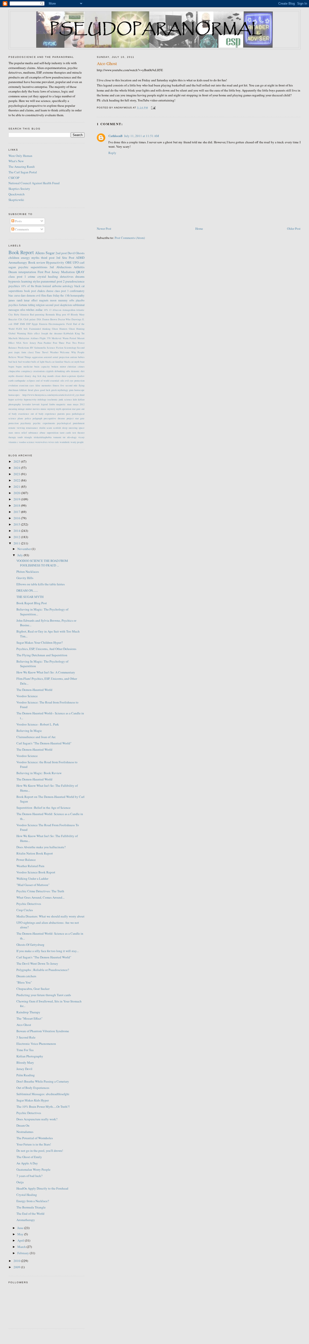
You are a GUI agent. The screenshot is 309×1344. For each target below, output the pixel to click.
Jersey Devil (24, 1069)
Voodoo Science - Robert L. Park (37, 724)
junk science (65, 399)
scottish (57, 427)
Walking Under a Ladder (32, 878)
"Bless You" (24, 982)
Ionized (46, 286)
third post (48, 257)
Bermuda (50, 314)
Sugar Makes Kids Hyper (32, 1100)
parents (61, 413)
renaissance (32, 427)
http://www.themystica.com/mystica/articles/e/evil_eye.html (53, 395)
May (20, 1234)
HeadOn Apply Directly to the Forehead (42, 1188)
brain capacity (42, 366)
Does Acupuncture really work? (36, 1119)
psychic (23, 267)
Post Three (59, 342)
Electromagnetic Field (60, 324)
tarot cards (65, 432)
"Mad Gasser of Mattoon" (32, 885)
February (23, 1253)
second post (52, 305)
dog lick (37, 376)
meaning (12, 409)
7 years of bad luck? (29, 1176)
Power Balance (26, 859)
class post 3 (62, 291)
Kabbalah (68, 333)
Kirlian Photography (29, 1056)
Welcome (65, 352)
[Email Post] (153, 107)
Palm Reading (25, 1075)
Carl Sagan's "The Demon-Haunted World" (43, 743)
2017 (17, 512)
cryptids (50, 371)
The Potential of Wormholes (34, 1138)
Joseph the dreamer (51, 333)
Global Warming (17, 333)
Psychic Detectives (28, 903)
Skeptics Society (19, 188)
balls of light (37, 361)
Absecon (56, 310)
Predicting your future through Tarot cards (43, 995)
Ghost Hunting (76, 328)
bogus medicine (24, 366)
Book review (36, 262)
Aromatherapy (17, 262)
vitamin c (13, 442)
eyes (31, 385)
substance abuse (36, 432)
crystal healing (47, 276)
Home (199, 228)
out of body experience (43, 413)
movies (36, 409)
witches (30, 310)
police (28, 418)
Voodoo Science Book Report (35, 872)
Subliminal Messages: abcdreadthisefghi (42, 1094)
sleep (64, 427)
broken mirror (58, 366)
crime (31, 276)
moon (53, 300)
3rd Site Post (65, 257)
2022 (17, 480)
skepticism (66, 305)
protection (13, 423)
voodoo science (27, 442)
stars (10, 432)
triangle (28, 437)
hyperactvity (30, 399)
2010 (17, 1261)
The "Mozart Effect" (29, 1018)
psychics (14, 286)
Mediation (68, 272)
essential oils (57, 380)
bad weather (24, 361)
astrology (68, 286)
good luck (45, 390)
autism (73, 357)
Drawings (76, 319)
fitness (56, 385)
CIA (20, 319)
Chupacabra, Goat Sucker (32, 988)
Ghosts (80, 253)
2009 (17, 1267)
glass (36, 390)
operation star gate (71, 409)
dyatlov (80, 376)
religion (40, 305)
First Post (44, 272)
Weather (54, 352)
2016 (17, 518)
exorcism (23, 385)
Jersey (56, 272)
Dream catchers (26, 976)
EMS (22, 324)
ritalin (42, 427)
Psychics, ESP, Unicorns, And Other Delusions (46, 649)
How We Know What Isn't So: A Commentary (45, 672)
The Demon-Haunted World (34, 689)
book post (30, 291)
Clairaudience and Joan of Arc (36, 737)
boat (82, 361)
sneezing (73, 427)
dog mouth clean (51, 376)
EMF (16, 324)
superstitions (39, 267)
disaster (19, 376)
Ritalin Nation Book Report (34, 853)
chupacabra (14, 371)
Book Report (21, 252)
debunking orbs (62, 371)
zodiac (39, 310)
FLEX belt (22, 328)
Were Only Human (20, 155)
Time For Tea (25, 1050)
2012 (17, 537)
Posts (18, 221)
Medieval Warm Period (64, 338)
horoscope (79, 390)
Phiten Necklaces (27, 571)
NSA (18, 342)
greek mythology (59, 390)
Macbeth (12, 338)
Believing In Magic (29, 730)
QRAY (80, 272)
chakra (41, 291)
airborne (57, 286)
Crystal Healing (26, 1194)
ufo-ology (72, 437)
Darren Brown (49, 319)
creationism (39, 371)
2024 (17, 468)
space (81, 427)
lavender (26, 404)
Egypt (35, 324)
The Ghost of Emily (29, 1157)
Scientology (70, 347)
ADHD (80, 257)
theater (80, 432)
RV (32, 347)
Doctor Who (64, 319)
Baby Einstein (21, 314)
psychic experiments (44, 423)
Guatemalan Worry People (33, 1169)
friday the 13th (61, 295)
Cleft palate (29, 319)
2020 (17, 493)
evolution (13, 385)
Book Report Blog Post (31, 603)
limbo (52, 404)
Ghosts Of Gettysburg (30, 944)
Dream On (22, 1125)
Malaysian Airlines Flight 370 (34, 338)
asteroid (48, 357)
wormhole (65, 442)
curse (17, 295)
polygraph (37, 418)
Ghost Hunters (59, 328)
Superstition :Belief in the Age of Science (43, 807)
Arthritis (79, 267)
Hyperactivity (55, 262)
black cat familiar (54, 361)
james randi (15, 300)
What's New (16, 161)
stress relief (20, 432)
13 (50, 310)
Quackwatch (16, 194)
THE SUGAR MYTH (29, 597)
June (20, 1228)
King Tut (79, 333)
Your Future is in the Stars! (33, 1144)
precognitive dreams (54, 418)
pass (68, 413)
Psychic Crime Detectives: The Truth (40, 891)
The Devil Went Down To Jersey (37, 963)
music (44, 409)
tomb (20, 437)
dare (23, 295)
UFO (76, 262)
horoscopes (14, 395)
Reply (112, 153)
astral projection (61, 357)
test (74, 432)
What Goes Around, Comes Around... (40, 897)
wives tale (53, 442)
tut (64, 437)
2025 (17, 461)
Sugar (50, 252)
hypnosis (14, 281)
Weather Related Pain (30, 866)
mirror (29, 409)
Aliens (40, 252)
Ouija (20, 1182)
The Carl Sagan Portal (22, 172)
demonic (75, 371)
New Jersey (29, 342)
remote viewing (16, 427)
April (21, 1240)
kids (75, 399)
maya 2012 (79, 404)
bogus (11, 366)
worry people (77, 442)
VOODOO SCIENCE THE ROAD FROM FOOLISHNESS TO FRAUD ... (42, 563)
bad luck (12, 361)
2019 (17, 499)
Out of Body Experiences (32, 1087)
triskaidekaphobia (43, 437)
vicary (81, 437)
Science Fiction (55, 347)
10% (46, 310)
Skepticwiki (16, 200)
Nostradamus (24, 1132)
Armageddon (68, 310)
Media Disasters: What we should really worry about (50, 916)
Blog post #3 (63, 314)
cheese (49, 291)
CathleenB (115, 135)
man (69, 404)
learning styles (30, 281)
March (22, 1247)
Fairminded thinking (39, 328)
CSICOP (13, 178)
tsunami (57, 437)
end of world (42, 380)
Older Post (294, 228)
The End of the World (30, 1213)
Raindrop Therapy (28, 1012)
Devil (71, 253)
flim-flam (46, 295)
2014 (17, 530)
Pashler (47, 342)
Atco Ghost (107, 63)
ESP (28, 324)
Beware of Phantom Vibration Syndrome (42, 1031)
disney (28, 376)
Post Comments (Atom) (130, 238)
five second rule (68, 385)
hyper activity (15, 399)
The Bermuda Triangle (31, 1207)
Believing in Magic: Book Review (39, 773)
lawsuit (36, 404)
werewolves (41, 442)
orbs (71, 300)
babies (81, 357)
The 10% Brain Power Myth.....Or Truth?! (43, 1106)
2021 (17, 486)
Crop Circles (24, 910)
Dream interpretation (22, 272)
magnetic (61, 404)
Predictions (23, 347)
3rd (51, 267)
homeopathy (77, 295)
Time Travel (41, 352)
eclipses (31, 380)
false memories (43, 385)
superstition (52, 432)
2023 (17, 474)
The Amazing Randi (21, 166)
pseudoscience (74, 281)
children (13, 257)
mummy (63, 300)
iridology (41, 399)
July (20, 555)
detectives (66, 276)
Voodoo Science (27, 696)
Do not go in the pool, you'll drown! (39, 1150)
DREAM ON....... (27, 590)
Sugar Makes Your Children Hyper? (39, 642)
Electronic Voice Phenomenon (36, 1043)
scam (49, 427)
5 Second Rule (25, 1037)
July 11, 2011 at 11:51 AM (141, 136)
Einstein (43, 324)
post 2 (61, 281)
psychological (64, 423)
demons (31, 295)
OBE (68, 262)
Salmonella (40, 347)
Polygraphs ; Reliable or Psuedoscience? (42, 970)
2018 (17, 505)
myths (35, 257)
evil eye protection (74, 380)
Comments (21, 229)
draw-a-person (69, 376)
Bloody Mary (77, 314)
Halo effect (34, 333)
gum (71, 390)
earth (11, 380)
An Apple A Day (27, 1163)
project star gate (76, 418)
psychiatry (26, 423)
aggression (37, 357)
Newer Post (104, 228)
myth (58, 409)
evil (38, 295)
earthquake (20, 380)
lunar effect (30, 300)
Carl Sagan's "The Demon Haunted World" (43, 957)
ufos (22, 310)
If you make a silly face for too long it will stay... (47, 951)
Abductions (63, 267)
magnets (44, 300)
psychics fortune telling (21, 305)
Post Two (71, 342)
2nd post (61, 253)
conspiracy (26, 371)
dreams (79, 276)
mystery (51, 409)
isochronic (52, 399)
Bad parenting (37, 314)
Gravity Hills (24, 578)
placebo (80, 300)
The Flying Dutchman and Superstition (41, 655)
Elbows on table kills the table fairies (40, 584)
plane (20, 418)
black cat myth (71, 361)
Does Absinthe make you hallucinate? (41, 847)
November (24, 549)
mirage (21, 409)
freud (30, 390)
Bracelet (12, 319)
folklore (23, 390)
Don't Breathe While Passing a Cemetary (42, 1081)
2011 (17, 543)
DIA (39, 319)
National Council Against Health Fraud (34, 183)
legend (44, 404)
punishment (78, 423)
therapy (12, 437)
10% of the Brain (31, 286)
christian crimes (75, 366)
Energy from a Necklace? (32, 1201)
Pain (40, 342)
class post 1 (17, 276)
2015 (17, 524)
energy (25, 257)
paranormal (48, 281)
